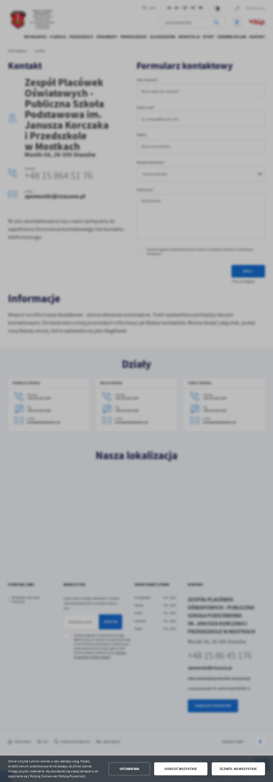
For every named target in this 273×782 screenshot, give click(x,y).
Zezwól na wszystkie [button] (238, 768)
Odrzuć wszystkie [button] (180, 768)
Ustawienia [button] (129, 768)
